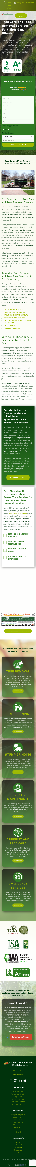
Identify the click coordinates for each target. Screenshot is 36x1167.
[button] (18, 89)
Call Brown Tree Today (18, 513)
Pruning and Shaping (18, 1094)
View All (18, 1132)
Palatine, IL (18, 1127)
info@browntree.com (25, 3)
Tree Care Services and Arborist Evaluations (17, 321)
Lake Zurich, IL (18, 1122)
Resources (18, 1150)
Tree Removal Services (13, 309)
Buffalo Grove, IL (18, 1120)
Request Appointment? (10, 126)
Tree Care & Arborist (18, 1101)
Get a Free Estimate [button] (21, 15)
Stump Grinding (18, 754)
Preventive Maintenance (14, 318)
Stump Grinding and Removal (16, 315)
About (18, 1142)
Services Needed (8, 133)
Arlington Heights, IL (18, 1114)
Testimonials (18, 1145)
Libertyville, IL (18, 1125)
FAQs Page (18, 1147)
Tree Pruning (18, 714)
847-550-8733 (9, 5)
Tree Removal (18, 671)
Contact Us (18, 1152)
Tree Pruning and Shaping (14, 312)
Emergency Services (12, 328)
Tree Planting (10, 325)
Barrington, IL (18, 1117)
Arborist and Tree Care (18, 841)
